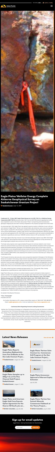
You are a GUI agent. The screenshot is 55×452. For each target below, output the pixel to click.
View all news (48, 337)
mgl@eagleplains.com (14, 302)
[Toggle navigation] (51, 6)
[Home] (8, 5)
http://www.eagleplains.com (42, 302)
